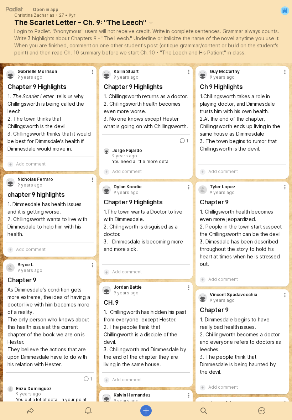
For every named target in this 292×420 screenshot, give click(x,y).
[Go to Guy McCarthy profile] (202, 74)
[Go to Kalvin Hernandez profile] (106, 398)
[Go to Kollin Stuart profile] (106, 74)
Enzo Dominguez (34, 388)
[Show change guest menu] (285, 11)
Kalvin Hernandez (132, 395)
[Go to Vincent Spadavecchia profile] (202, 297)
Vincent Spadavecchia (233, 294)
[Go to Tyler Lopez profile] (202, 189)
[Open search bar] (204, 411)
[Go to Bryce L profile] (10, 267)
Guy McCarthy (225, 71)
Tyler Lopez (222, 186)
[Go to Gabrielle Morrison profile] (10, 74)
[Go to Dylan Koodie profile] (106, 189)
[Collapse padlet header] (151, 22)
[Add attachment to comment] (10, 164)
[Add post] (146, 411)
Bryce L (25, 264)
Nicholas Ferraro (35, 179)
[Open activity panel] (88, 411)
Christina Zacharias (34, 15)
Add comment (31, 164)
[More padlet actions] (262, 411)
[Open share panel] (30, 411)
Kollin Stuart (126, 71)
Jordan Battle (128, 287)
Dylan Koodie (128, 186)
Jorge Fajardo (127, 150)
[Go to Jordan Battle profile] (106, 290)
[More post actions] (88, 74)
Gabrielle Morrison (37, 71)
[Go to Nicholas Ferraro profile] (10, 182)
